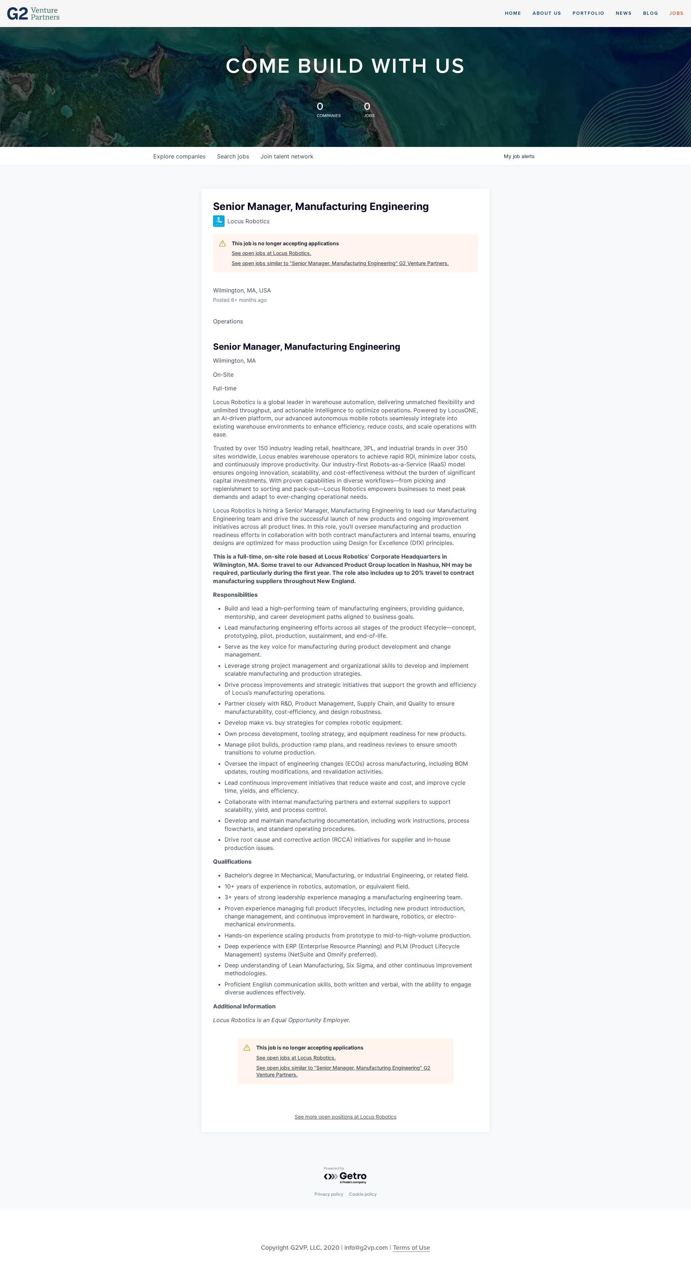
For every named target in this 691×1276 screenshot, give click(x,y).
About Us (547, 13)
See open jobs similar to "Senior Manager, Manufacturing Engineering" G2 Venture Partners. (340, 263)
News (624, 13)
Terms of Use (411, 1248)
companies (179, 156)
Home (513, 13)
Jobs (676, 13)
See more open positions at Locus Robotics (345, 1117)
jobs (233, 156)
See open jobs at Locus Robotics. (271, 253)
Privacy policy (329, 1194)
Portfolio (589, 13)
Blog (650, 13)
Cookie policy (363, 1194)
